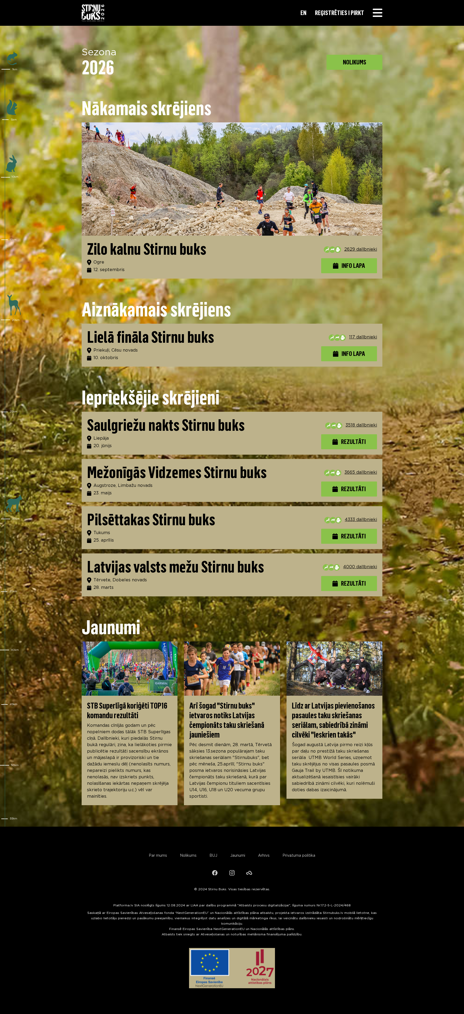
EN (303, 13)
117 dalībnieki (363, 337)
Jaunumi (237, 855)
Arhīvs (264, 855)
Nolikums (188, 855)
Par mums (158, 855)
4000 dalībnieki (360, 567)
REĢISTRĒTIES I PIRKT (339, 13)
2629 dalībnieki (360, 249)
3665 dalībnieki (361, 472)
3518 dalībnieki (361, 425)
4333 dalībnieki (361, 520)
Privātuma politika (298, 855)
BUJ (213, 855)
